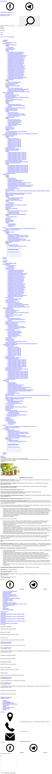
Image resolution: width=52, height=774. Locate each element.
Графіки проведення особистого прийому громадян (19, 240)
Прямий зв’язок (6, 708)
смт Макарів (10, 47)
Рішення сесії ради (10, 135)
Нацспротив (10, 226)
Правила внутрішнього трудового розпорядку (15, 107)
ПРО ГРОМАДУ (6, 43)
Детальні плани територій (13, 213)
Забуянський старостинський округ (15, 57)
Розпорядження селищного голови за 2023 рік (18, 168)
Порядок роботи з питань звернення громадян (18, 235)
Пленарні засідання (10, 128)
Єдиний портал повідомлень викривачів (17, 114)
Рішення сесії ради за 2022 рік (14, 144)
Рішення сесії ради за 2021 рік (14, 143)
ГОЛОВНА (5, 40)
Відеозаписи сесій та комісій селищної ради (17, 131)
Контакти (3, 711)
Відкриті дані (6, 174)
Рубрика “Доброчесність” (13, 116)
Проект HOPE (6, 597)
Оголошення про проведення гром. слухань (17, 210)
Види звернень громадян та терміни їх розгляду (18, 236)
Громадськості (6, 230)
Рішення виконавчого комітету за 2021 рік (17, 153)
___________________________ (15, 247)
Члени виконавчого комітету (14, 119)
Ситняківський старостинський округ (16, 75)
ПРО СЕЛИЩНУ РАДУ (8, 92)
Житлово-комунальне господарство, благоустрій (16, 204)
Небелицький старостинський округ (16, 70)
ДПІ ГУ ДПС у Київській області (15, 88)
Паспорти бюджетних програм (14, 181)
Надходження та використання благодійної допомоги (19, 186)
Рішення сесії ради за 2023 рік (14, 140)
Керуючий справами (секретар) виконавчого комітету (17, 97)
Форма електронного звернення (12, 241)
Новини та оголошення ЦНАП (12, 229)
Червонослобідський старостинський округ (17, 77)
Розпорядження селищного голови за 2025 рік (18, 171)
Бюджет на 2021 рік (12, 125)
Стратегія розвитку (10, 79)
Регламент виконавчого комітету (15, 120)
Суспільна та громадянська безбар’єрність (17, 246)
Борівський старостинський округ (15, 54)
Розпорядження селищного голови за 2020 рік (18, 165)
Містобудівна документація (11, 208)
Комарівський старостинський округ (16, 60)
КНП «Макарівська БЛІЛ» (14, 198)
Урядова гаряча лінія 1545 (13, 237)
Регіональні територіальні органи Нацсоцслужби (18, 91)
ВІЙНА (4, 41)
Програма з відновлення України (10, 595)
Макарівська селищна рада (6, 14)
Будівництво (8, 207)
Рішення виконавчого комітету (14, 124)
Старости (5, 601)
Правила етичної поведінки (12, 108)
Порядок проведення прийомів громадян (17, 238)
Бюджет (7, 175)
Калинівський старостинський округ (16, 63)
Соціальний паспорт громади (12, 83)
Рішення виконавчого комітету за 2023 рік (17, 155)
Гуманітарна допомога (8, 599)
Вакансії (7, 101)
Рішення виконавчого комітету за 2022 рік (17, 154)
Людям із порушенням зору (8, 12)
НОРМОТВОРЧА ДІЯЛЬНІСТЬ (10, 134)
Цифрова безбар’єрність (13, 244)
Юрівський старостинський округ (15, 78)
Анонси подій (11, 202)
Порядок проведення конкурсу (14, 104)
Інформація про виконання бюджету (16, 180)
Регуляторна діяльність (10, 173)
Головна (2, 456)
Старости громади (10, 98)
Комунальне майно (10, 189)
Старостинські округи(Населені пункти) (10, 49)
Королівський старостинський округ (16, 62)
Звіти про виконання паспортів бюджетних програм (19, 182)
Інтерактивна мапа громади (9, 605)
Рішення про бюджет (12, 179)
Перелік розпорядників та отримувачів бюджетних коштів (20, 184)
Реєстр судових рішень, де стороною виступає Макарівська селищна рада (21, 133)
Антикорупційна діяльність (11, 110)
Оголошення (3, 457)
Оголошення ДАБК (12, 216)
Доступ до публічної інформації (10, 591)
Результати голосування (13, 138)
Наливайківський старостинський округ (17, 69)
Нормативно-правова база (13, 234)
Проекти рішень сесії (10, 147)
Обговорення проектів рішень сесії (13, 148)
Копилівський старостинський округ (16, 61)
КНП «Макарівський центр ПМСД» (16, 197)
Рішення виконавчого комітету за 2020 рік (17, 152)
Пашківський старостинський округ (16, 72)
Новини (5, 257)
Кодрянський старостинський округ (16, 52)
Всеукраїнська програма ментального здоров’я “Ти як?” (15, 603)
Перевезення (8, 219)
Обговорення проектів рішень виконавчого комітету (17, 161)
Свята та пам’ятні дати (10, 84)
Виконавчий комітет (10, 117)
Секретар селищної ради (11, 96)
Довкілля (8, 217)
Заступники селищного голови (12, 94)
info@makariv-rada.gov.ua (25, 741)
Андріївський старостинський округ (16, 53)
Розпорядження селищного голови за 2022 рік (18, 167)
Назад (7, 46)
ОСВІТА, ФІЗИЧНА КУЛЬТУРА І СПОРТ (15, 194)
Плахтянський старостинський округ (16, 73)
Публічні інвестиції (12, 187)
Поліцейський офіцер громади (9, 602)
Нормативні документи (13, 112)
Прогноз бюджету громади (14, 188)
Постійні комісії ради (10, 127)
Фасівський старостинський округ (15, 76)
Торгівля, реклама (9, 206)
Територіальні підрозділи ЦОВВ (13, 85)
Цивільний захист (9, 221)
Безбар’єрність (9, 242)
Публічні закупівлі (10, 220)
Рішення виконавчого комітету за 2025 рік (17, 158)
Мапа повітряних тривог (11, 42)
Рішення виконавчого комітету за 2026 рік (17, 159)
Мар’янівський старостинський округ (16, 67)
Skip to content (4, 1)
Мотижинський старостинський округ (16, 68)
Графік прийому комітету (13, 123)
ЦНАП (4, 227)
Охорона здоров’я (9, 195)
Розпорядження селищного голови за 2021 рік (18, 166)
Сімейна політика (9, 203)
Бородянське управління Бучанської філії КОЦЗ (18, 89)
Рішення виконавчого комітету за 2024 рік (17, 157)
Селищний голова (9, 93)
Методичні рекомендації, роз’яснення (16, 113)
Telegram (45, 589)
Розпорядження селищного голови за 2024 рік (18, 169)
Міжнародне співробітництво (9, 594)
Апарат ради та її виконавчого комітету (14, 99)
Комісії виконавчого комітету (14, 121)
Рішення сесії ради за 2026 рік (14, 146)
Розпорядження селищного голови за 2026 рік (18, 172)
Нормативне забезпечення (11, 132)
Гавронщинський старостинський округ (17, 56)
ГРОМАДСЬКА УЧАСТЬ (8, 707)
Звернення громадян (10, 231)
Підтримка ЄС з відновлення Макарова (11, 598)
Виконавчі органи (9, 100)
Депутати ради (9, 126)
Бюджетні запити (12, 178)
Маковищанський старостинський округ (17, 65)
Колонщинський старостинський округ (16, 58)
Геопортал (5, 606)
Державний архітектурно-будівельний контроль (16, 214)
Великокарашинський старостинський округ (18, 55)
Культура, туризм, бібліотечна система (14, 200)
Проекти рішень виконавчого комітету (14, 160)
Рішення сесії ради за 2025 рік (14, 145)
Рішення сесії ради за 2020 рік (14, 139)
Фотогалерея (6, 608)
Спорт (4, 607)
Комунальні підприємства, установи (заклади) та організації (19, 193)
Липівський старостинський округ (15, 64)
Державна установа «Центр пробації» (16, 90)
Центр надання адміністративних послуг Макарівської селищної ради (21, 228)
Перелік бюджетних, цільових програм (16, 183)
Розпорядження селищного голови (13, 162)
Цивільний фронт (12, 225)
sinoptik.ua (12, 36)
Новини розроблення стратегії (14, 82)
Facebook (22, 589)
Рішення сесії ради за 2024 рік (14, 141)
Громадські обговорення (13, 211)
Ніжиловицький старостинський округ (16, 71)
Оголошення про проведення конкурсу (16, 105)
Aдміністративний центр (11, 44)
